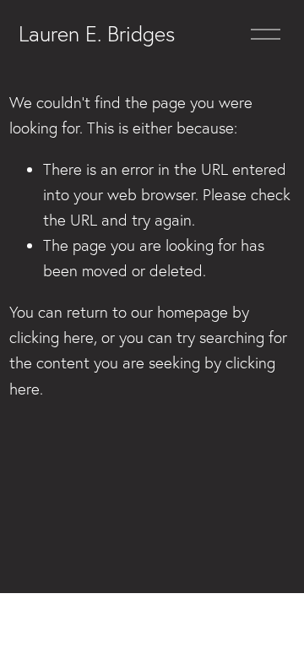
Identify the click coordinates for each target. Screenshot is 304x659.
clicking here (51, 337)
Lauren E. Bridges (97, 33)
